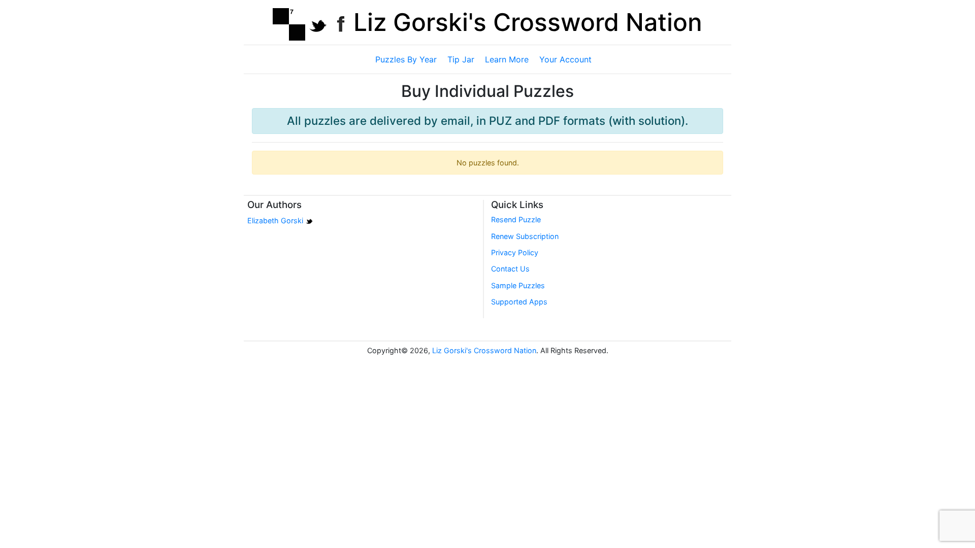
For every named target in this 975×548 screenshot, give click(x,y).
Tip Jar (460, 59)
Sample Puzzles (518, 285)
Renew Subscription (525, 236)
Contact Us (510, 268)
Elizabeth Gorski (275, 221)
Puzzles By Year (406, 59)
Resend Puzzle (516, 219)
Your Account (565, 59)
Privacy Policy (514, 252)
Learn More (507, 59)
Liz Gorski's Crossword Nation (527, 22)
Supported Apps (519, 301)
